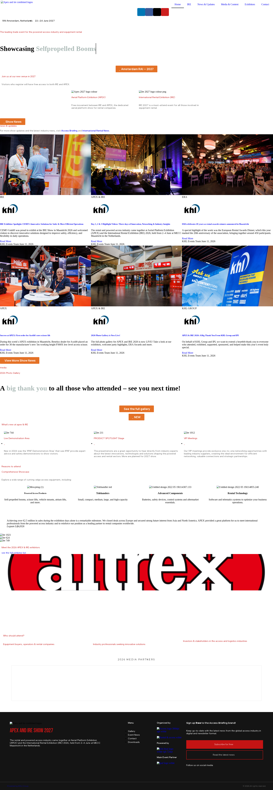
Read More (5, 241)
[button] (136, 69)
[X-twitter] (157, 12)
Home (178, 4)
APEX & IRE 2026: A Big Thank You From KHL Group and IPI (210, 335)
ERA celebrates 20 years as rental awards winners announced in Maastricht (215, 224)
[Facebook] (149, 12)
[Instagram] (206, 771)
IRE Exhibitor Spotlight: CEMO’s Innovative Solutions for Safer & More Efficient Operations (41, 224)
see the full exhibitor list (14, 552)
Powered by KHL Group (17, 786)
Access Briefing (69, 130)
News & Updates (206, 4)
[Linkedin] (141, 12)
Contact (265, 4)
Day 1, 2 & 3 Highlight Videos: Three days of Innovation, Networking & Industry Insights (130, 224)
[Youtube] (165, 12)
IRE (189, 4)
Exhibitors (250, 4)
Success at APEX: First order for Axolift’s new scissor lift (25, 335)
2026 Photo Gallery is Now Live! (105, 335)
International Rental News (95, 130)
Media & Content (229, 4)
